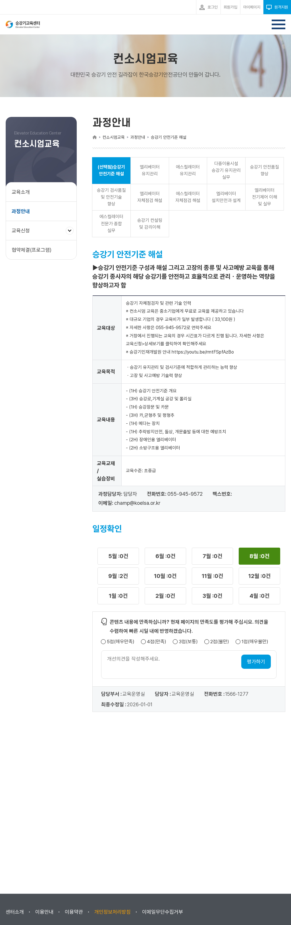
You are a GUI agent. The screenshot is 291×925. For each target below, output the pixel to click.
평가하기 (256, 662)
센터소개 (15, 912)
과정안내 (21, 211)
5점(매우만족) (120, 642)
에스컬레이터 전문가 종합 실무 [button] (111, 223)
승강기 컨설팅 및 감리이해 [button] (149, 224)
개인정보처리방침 (112, 912)
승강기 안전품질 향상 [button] (264, 170)
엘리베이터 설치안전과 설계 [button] (226, 197)
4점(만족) (156, 642)
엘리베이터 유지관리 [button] (150, 170)
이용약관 (74, 912)
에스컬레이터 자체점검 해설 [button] (187, 197)
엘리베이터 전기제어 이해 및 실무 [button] (264, 197)
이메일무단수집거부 (162, 912)
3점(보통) (188, 642)
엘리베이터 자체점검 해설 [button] (149, 197)
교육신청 (23, 233)
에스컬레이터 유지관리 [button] (188, 170)
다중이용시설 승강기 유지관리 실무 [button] (226, 170)
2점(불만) (219, 642)
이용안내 (44, 912)
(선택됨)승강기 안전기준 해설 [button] (111, 170)
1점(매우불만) (255, 642)
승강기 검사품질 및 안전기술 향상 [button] (111, 197)
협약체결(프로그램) (31, 250)
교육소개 (21, 192)
